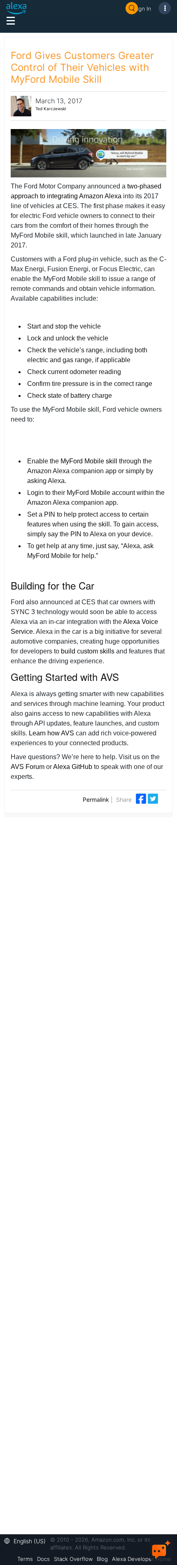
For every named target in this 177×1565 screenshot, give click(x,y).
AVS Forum (27, 766)
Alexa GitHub (72, 766)
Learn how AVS (51, 733)
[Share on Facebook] (142, 797)
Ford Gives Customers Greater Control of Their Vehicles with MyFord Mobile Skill (82, 67)
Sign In (142, 8)
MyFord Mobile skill (89, 461)
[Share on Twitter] (153, 797)
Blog (102, 1559)
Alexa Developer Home (141, 1559)
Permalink (96, 799)
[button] (27, 1540)
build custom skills (87, 651)
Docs (43, 1559)
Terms (25, 1559)
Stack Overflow (73, 1559)
